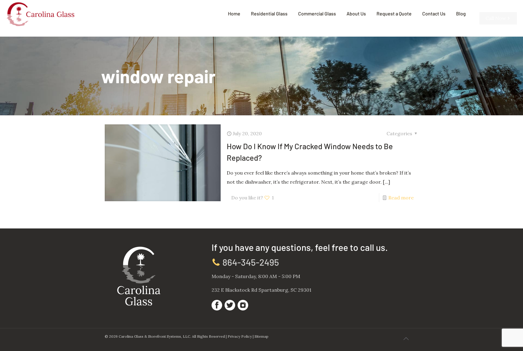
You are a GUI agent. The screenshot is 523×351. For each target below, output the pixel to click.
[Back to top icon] (405, 338)
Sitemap (261, 336)
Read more (401, 198)
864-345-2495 (250, 262)
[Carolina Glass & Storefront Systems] (40, 13)
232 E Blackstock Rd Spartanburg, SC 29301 (261, 290)
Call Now (495, 18)
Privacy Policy (240, 336)
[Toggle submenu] (269, 31)
